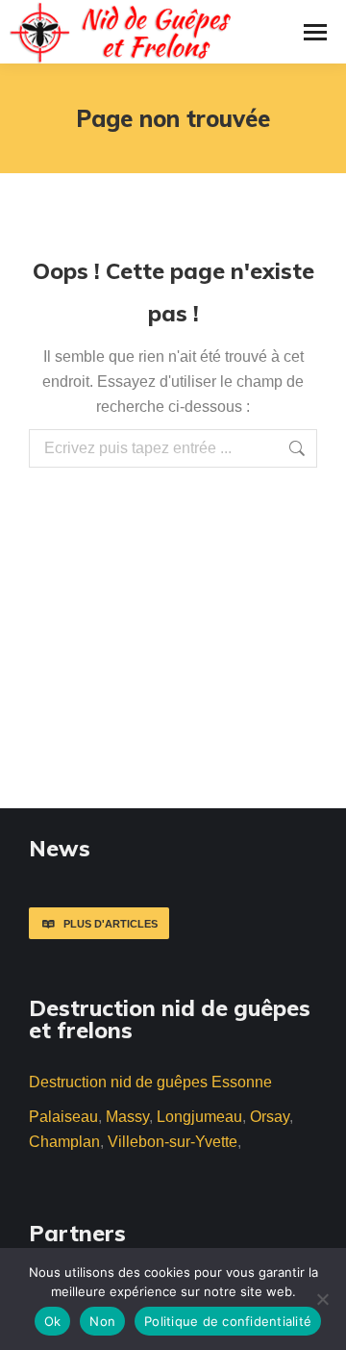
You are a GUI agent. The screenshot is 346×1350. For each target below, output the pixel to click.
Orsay (269, 1116)
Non (102, 1321)
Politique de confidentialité (227, 1321)
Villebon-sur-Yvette (172, 1141)
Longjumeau (199, 1116)
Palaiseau (63, 1116)
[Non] (322, 1299)
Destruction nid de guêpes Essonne (150, 1082)
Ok (53, 1321)
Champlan (64, 1141)
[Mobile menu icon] (315, 32)
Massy (127, 1116)
